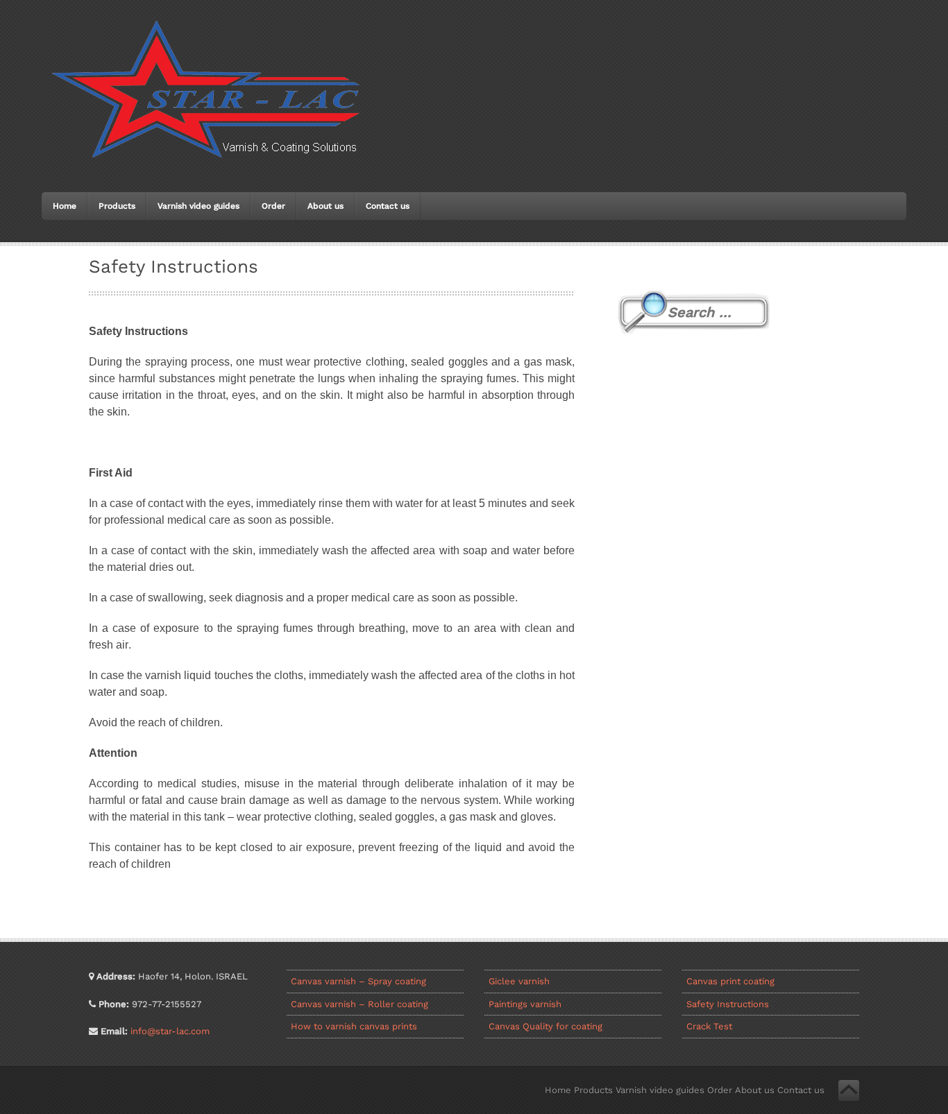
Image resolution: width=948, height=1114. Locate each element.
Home (64, 206)
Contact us (387, 206)
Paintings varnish (525, 1004)
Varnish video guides (198, 206)
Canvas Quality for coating (545, 1026)
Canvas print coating (730, 981)
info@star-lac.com (170, 1031)
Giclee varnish (519, 981)
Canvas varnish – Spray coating (358, 981)
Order (273, 206)
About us (325, 206)
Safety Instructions (727, 1004)
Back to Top (848, 1090)
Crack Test (709, 1026)
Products (117, 206)
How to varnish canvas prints (354, 1026)
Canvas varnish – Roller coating (359, 1004)
